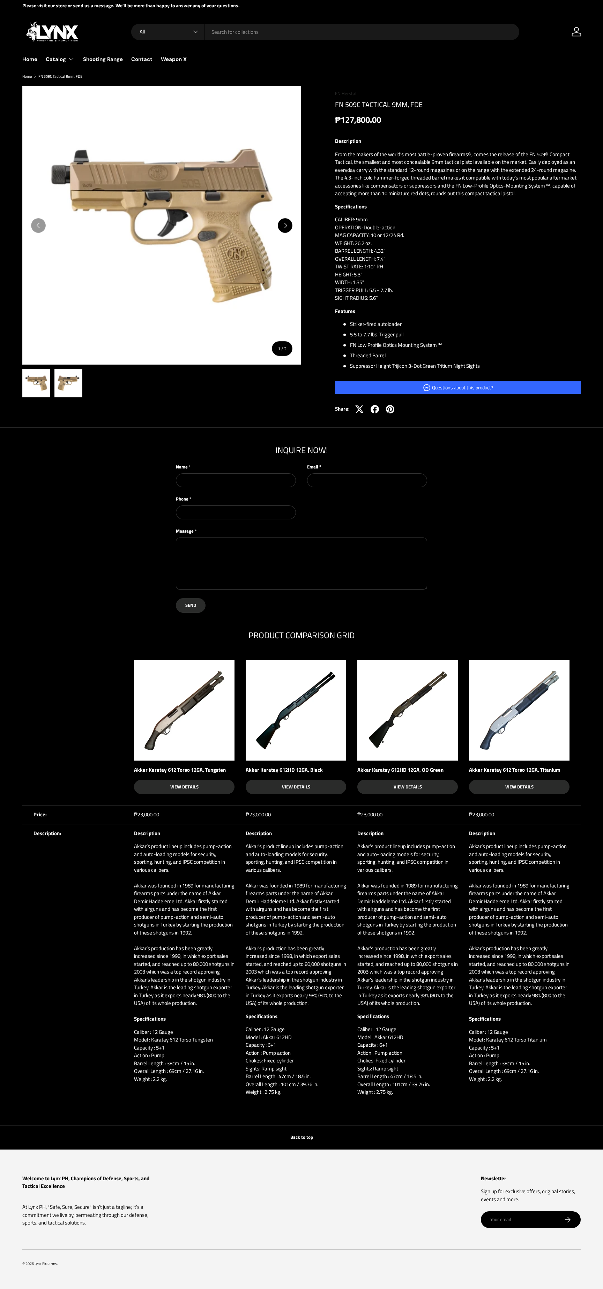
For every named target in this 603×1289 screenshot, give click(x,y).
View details (184, 786)
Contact (141, 59)
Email (312, 467)
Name (182, 467)
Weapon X (174, 59)
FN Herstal (345, 93)
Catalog (56, 59)
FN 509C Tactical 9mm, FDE (60, 76)
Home (29, 59)
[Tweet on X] (359, 409)
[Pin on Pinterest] (390, 409)
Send (190, 605)
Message (185, 531)
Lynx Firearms (46, 1263)
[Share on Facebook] (374, 409)
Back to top (301, 1137)
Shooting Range (103, 59)
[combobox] (325, 32)
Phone (182, 499)
